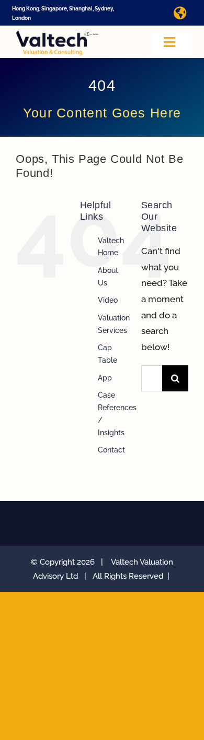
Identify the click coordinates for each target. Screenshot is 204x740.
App (105, 378)
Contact (111, 450)
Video (108, 300)
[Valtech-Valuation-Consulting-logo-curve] (57, 34)
